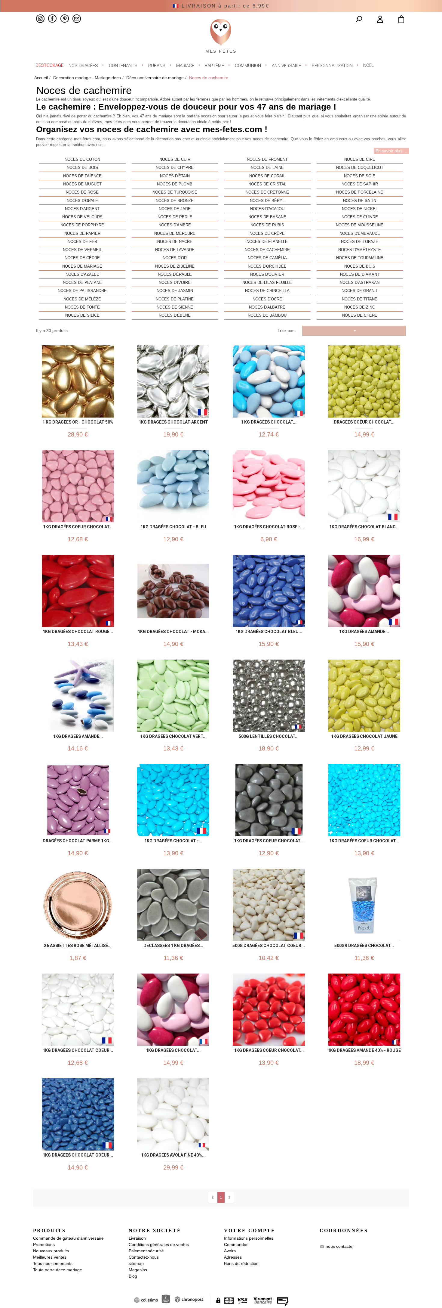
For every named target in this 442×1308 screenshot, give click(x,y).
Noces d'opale (82, 201)
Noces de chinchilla (267, 291)
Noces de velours (82, 217)
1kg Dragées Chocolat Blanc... (364, 526)
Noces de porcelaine (359, 192)
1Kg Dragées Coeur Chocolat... (269, 840)
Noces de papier (82, 233)
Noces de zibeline (175, 266)
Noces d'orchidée (267, 266)
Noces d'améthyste (359, 250)
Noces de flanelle (267, 242)
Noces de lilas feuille (267, 283)
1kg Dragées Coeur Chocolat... (364, 840)
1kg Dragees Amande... (78, 735)
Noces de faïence (82, 176)
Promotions (44, 1244)
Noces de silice (82, 315)
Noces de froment (267, 159)
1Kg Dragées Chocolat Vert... (173, 735)
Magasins (138, 1269)
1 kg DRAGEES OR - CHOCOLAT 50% (77, 421)
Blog (133, 1276)
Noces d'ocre (267, 299)
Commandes (236, 1244)
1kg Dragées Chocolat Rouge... (78, 630)
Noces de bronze (175, 201)
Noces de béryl (267, 201)
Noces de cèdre (82, 258)
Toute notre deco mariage (57, 1269)
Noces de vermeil (82, 250)
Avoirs (230, 1250)
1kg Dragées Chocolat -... (173, 840)
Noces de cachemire (267, 250)
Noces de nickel (360, 209)
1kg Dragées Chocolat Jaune (364, 735)
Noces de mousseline (359, 225)
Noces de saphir (360, 184)
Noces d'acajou (267, 209)
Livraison (137, 1238)
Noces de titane (359, 299)
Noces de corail (267, 176)
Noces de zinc (359, 307)
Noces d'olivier (267, 274)
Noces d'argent (82, 209)
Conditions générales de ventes (159, 1244)
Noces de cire (359, 159)
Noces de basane (267, 217)
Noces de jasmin (175, 291)
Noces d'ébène (175, 315)
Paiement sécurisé (146, 1250)
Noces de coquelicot (359, 168)
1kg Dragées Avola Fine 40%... (173, 1154)
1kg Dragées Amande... (364, 630)
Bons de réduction (241, 1263)
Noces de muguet (82, 184)
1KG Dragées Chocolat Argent (173, 421)
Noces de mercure (174, 233)
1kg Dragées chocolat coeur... (78, 1049)
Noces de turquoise (174, 192)
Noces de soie (359, 176)
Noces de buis (359, 266)
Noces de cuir (174, 159)
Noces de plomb (174, 184)
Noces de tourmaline (359, 258)
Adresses (233, 1257)
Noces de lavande (175, 250)
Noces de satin (359, 201)
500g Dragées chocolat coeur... (268, 944)
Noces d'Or (175, 258)
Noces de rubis (267, 225)
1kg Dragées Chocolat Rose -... (269, 526)
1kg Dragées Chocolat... (173, 1049)
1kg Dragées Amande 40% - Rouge (364, 1049)
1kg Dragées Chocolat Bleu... (268, 630)
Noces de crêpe (267, 233)
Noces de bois (82, 168)
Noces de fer (82, 242)
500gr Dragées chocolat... (364, 944)
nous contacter (340, 1246)
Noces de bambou (267, 315)
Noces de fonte (82, 307)
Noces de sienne (175, 307)
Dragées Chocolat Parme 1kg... (78, 840)
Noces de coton (82, 159)
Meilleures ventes (49, 1257)
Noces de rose (82, 192)
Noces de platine (175, 299)
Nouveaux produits (51, 1250)
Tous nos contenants (52, 1263)
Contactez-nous (144, 1257)
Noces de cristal (267, 184)
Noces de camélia (267, 258)
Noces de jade (175, 209)
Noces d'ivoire (175, 283)
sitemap (136, 1263)
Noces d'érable (175, 274)
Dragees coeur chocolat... (364, 421)
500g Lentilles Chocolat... (269, 735)
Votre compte (249, 1230)
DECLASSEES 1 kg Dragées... (173, 944)
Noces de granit (360, 291)
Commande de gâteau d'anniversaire (68, 1238)
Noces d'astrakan (359, 283)
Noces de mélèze (82, 299)
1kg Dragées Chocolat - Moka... (173, 630)
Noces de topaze (359, 242)
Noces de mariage (82, 266)
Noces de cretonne (267, 192)
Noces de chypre (175, 168)
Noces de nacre (174, 242)
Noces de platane (82, 283)
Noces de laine (267, 168)
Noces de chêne (359, 315)
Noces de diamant (359, 274)
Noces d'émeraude (359, 233)
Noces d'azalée (82, 274)
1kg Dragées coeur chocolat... (78, 526)
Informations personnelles (248, 1238)
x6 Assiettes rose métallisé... (78, 944)
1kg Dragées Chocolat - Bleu (173, 526)
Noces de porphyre (82, 225)
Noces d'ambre (174, 225)
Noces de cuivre (360, 217)
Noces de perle (175, 217)
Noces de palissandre (82, 291)
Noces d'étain (175, 176)
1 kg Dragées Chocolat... (268, 421)
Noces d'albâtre (267, 307)
